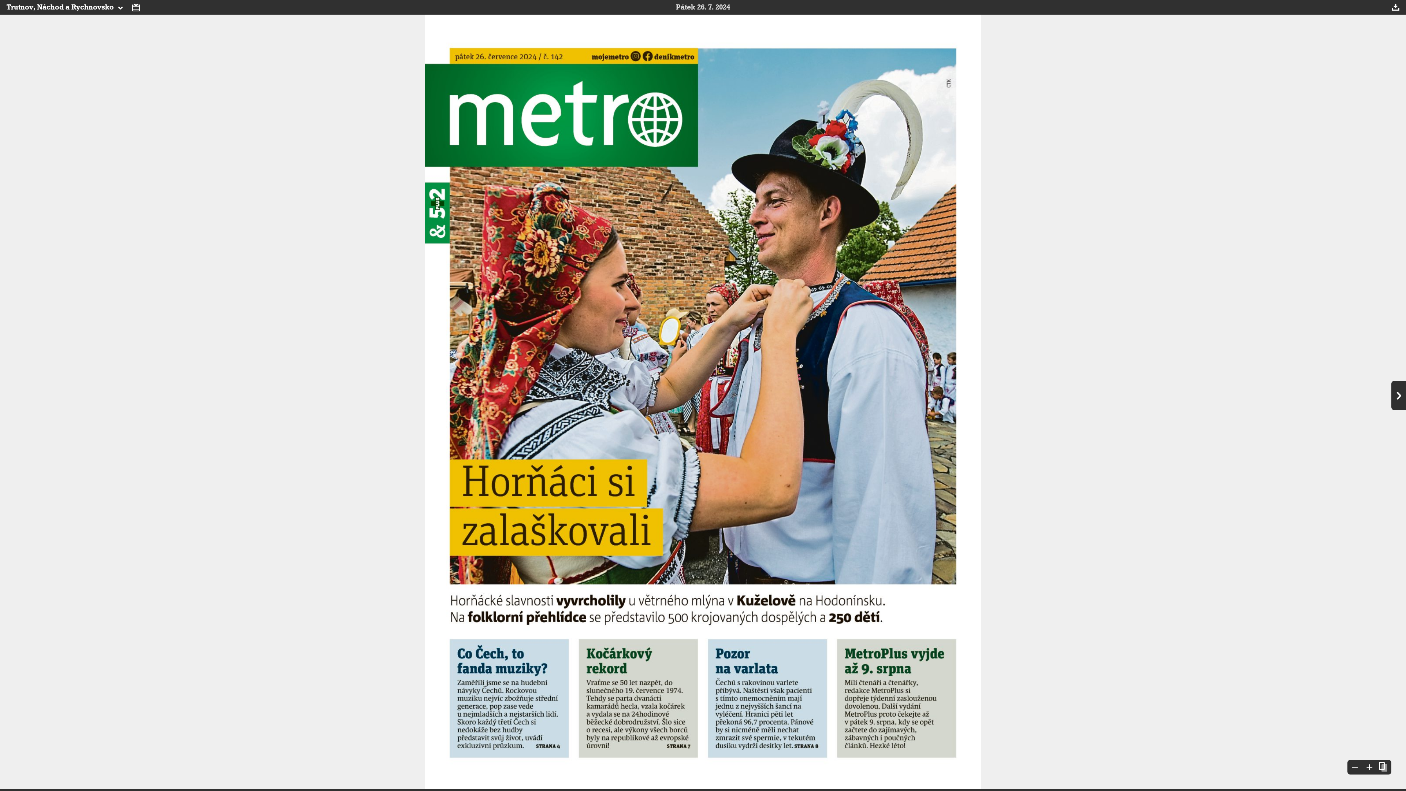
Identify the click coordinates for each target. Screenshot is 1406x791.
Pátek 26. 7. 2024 (703, 7)
